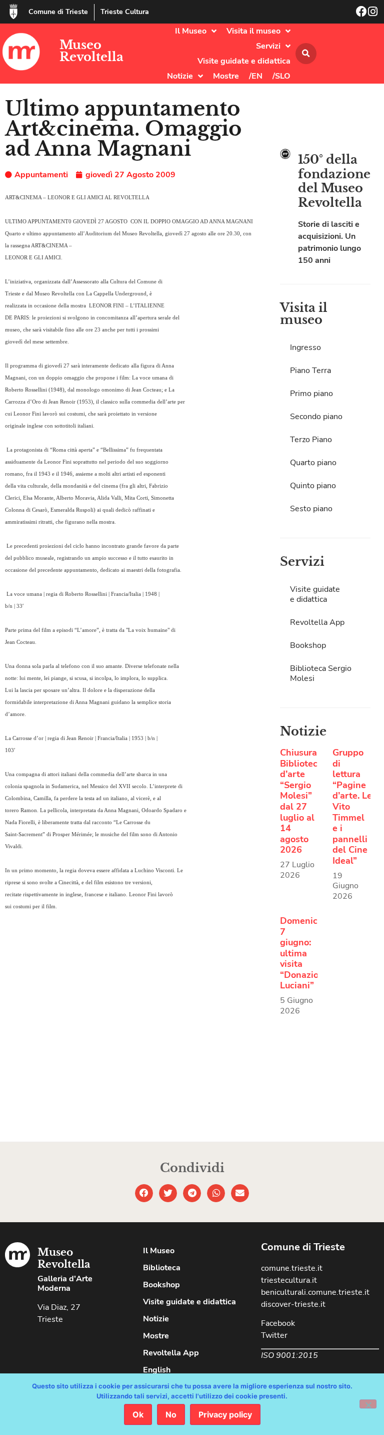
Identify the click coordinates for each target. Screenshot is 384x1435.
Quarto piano (313, 462)
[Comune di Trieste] (13, 11)
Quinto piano (313, 485)
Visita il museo (253, 31)
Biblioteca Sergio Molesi (321, 673)
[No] (368, 1403)
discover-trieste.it (293, 1304)
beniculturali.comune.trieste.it (315, 1292)
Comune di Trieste (58, 12)
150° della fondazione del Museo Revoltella (334, 181)
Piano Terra (310, 370)
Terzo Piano (311, 439)
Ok (138, 1414)
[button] (306, 53)
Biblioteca (161, 1267)
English (156, 1369)
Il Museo (190, 31)
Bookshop (308, 645)
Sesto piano (311, 508)
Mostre (226, 76)
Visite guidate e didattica (244, 61)
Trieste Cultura (124, 12)
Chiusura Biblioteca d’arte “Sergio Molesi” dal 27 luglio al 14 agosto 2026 (301, 801)
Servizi (268, 46)
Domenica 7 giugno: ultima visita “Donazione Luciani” (304, 953)
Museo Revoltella (92, 51)
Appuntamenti (41, 174)
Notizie (180, 76)
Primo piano (311, 393)
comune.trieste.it (291, 1268)
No (171, 1414)
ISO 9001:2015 (289, 1355)
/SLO (281, 76)
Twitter (274, 1335)
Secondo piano (316, 416)
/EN (255, 76)
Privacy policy (225, 1414)
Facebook (278, 1323)
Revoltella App (317, 622)
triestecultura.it (289, 1280)
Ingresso (305, 347)
